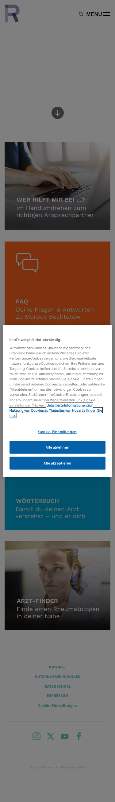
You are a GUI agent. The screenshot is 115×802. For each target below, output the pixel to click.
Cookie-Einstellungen (57, 431)
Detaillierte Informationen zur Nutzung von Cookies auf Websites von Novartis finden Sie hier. (56, 410)
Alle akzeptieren (57, 462)
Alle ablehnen (57, 447)
